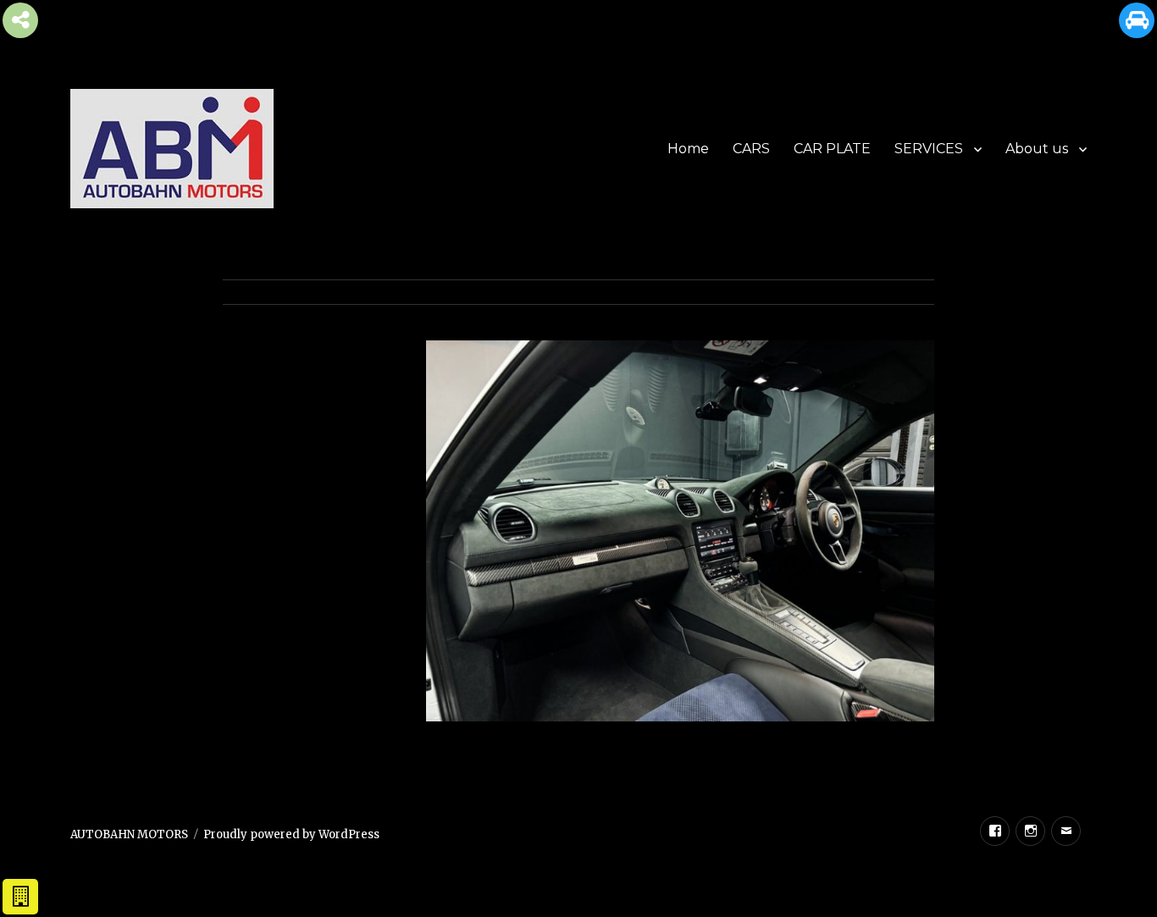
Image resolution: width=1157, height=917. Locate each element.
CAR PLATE (832, 149)
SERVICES (928, 149)
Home (688, 149)
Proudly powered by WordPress (291, 834)
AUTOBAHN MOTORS (129, 834)
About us (1036, 149)
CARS (751, 149)
